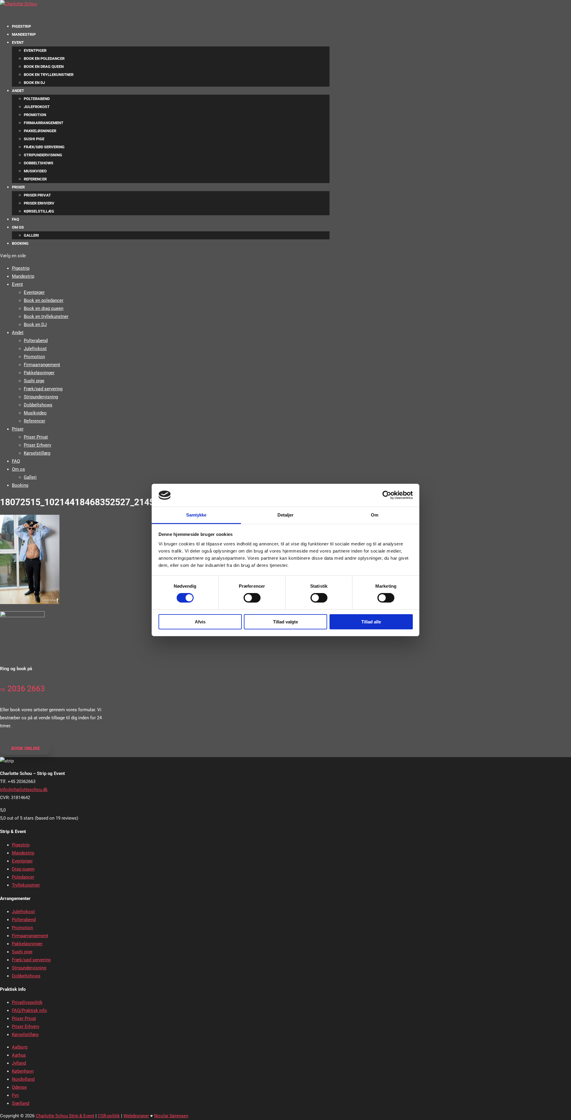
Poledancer (23, 877)
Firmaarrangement (43, 123)
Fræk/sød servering (44, 147)
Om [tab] (374, 514)
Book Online (25, 748)
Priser (18, 187)
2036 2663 (22, 688)
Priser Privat (37, 195)
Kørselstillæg (39, 211)
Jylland (19, 1063)
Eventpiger (35, 50)
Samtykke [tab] (196, 514)
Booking (20, 243)
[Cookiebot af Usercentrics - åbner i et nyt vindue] (387, 495)
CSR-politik (109, 1116)
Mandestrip (24, 34)
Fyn (15, 1095)
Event (18, 42)
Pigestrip (20, 268)
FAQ (15, 219)
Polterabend (37, 98)
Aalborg (19, 1047)
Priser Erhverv (39, 203)
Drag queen (23, 869)
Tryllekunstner (26, 885)
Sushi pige (34, 139)
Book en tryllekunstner (48, 74)
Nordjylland (23, 1079)
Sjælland (20, 1103)
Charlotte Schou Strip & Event (65, 1116)
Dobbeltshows (38, 163)
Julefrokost (37, 106)
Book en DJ (34, 82)
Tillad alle (371, 621)
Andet (18, 90)
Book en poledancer (44, 58)
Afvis (200, 621)
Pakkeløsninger (40, 131)
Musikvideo (35, 171)
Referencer (35, 179)
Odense (19, 1087)
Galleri (31, 235)
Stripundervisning (43, 155)
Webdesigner (136, 1116)
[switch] (252, 598)
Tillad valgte (285, 621)
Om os (18, 227)
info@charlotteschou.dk (24, 789)
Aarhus (19, 1055)
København (23, 1071)
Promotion (35, 115)
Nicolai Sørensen (171, 1116)
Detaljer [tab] (285, 514)
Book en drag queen (44, 66)
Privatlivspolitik (27, 1002)
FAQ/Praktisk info (29, 1010)
